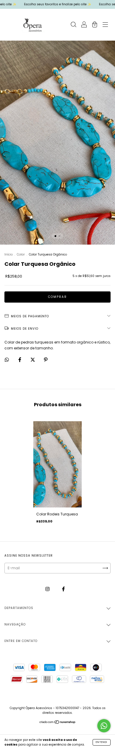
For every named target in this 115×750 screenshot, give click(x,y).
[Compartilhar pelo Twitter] (33, 359)
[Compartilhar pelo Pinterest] (45, 359)
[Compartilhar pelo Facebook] (20, 359)
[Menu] (105, 25)
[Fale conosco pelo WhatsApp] (104, 725)
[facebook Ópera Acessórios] (63, 588)
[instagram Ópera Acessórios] (48, 588)
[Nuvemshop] (57, 722)
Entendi (101, 742)
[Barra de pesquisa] (73, 25)
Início (8, 254)
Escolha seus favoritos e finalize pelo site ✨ (49, 4)
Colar (21, 254)
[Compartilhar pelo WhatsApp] (6, 359)
